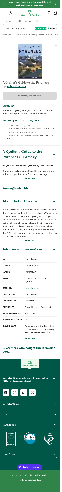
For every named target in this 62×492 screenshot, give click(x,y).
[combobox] (30, 21)
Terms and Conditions (31, 480)
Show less (30, 178)
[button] (4, 13)
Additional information (22, 249)
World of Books (25, 475)
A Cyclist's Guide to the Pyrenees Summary (22, 154)
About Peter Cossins (20, 201)
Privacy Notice (41, 475)
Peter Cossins (16, 86)
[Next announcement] (55, 4)
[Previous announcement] (3, 4)
